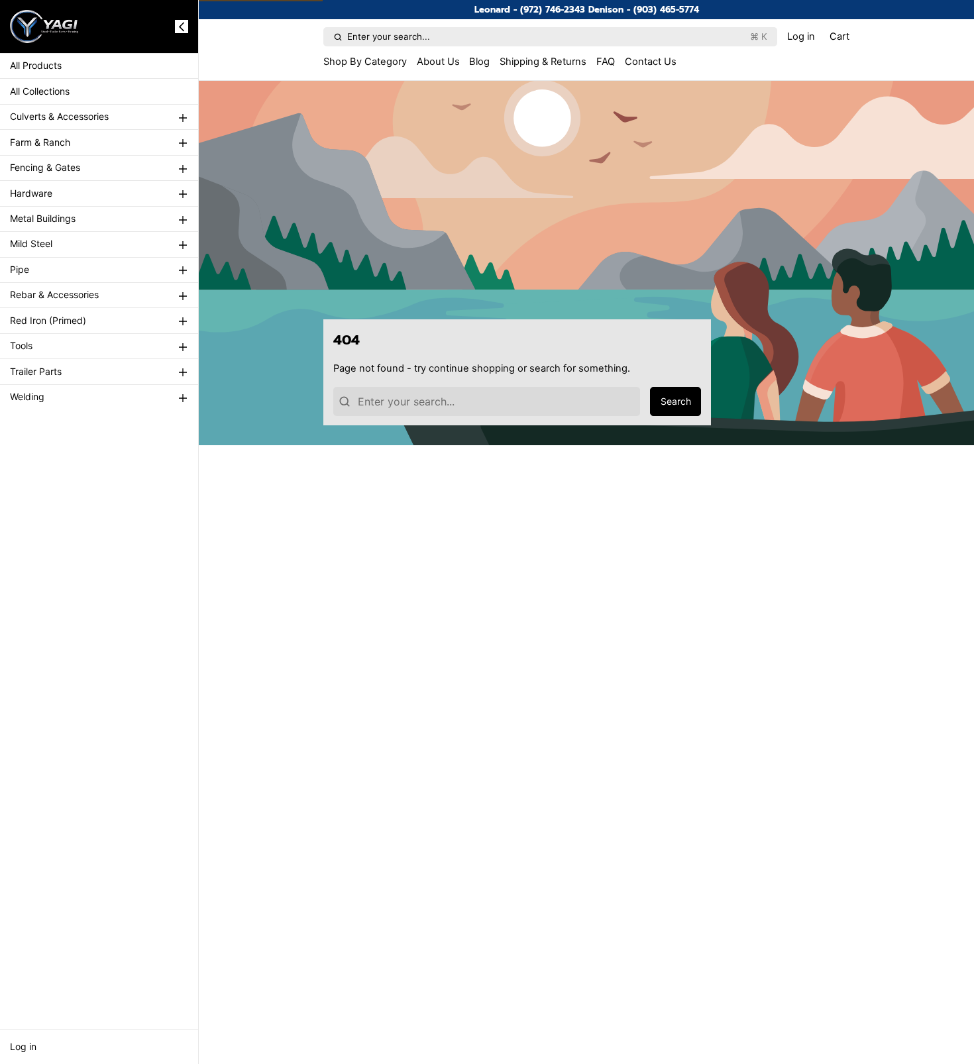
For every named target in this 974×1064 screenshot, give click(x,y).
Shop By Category (365, 62)
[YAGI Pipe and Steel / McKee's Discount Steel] (44, 26)
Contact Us (650, 62)
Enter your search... (557, 36)
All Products (36, 66)
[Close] (181, 26)
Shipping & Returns (543, 62)
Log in (23, 1046)
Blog (479, 62)
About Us (438, 62)
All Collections (40, 91)
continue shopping (472, 368)
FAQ (605, 62)
